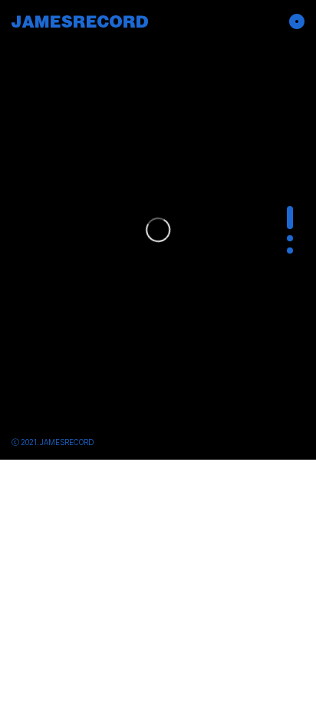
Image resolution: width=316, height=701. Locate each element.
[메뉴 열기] (292, 21)
